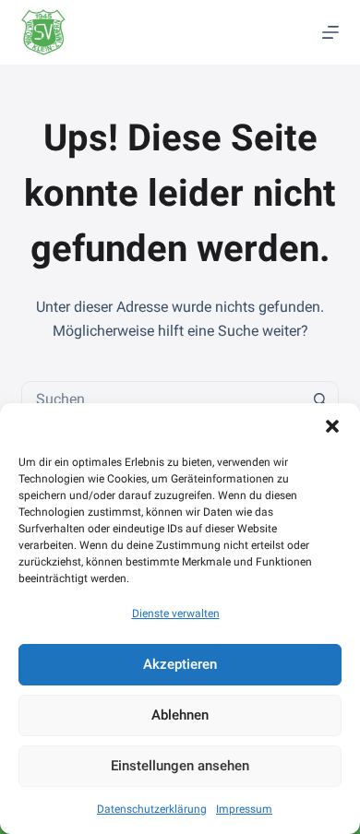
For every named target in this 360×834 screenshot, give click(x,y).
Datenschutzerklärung (152, 809)
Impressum (244, 809)
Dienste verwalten (176, 613)
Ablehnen (180, 715)
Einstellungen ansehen (180, 765)
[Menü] (330, 32)
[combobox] (162, 399)
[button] (332, 426)
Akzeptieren (180, 664)
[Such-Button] (320, 399)
